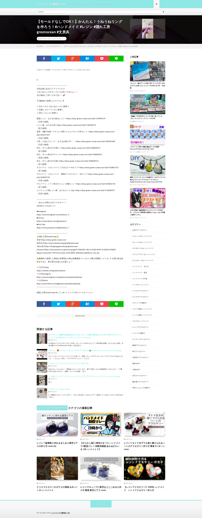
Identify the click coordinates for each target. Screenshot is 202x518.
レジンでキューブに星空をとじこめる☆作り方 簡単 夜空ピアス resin (100, 488)
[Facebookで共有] (44, 58)
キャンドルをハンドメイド (142, 242)
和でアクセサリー (138, 351)
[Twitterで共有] (58, 58)
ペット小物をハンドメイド (140, 152)
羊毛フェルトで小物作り (141, 388)
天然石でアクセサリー (140, 357)
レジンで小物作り (138, 333)
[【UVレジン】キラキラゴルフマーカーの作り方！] (42, 367)
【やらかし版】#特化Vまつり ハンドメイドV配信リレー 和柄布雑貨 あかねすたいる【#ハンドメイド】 (100, 446)
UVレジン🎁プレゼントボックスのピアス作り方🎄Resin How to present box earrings (84, 350)
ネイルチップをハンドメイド (143, 260)
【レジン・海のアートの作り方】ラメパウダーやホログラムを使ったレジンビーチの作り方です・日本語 (147, 85)
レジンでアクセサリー (57, 38)
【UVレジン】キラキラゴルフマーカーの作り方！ (69, 363)
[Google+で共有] (73, 58)
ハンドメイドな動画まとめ (60, 513)
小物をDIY (136, 369)
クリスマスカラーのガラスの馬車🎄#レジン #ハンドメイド (57, 488)
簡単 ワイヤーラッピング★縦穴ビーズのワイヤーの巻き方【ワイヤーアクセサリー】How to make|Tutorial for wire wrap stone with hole (147, 179)
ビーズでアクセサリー (140, 297)
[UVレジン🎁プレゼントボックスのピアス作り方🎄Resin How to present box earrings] (42, 354)
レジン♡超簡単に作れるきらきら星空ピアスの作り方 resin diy (57, 444)
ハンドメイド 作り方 (140, 266)
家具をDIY (136, 363)
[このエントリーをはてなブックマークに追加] (87, 58)
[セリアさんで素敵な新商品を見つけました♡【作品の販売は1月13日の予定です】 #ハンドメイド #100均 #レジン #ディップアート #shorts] (42, 338)
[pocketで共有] (102, 58)
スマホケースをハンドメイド (143, 248)
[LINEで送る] (116, 58)
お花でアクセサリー (139, 230)
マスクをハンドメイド (139, 217)
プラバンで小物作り (139, 303)
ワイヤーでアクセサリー (139, 184)
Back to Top (101, 505)
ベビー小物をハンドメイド (142, 309)
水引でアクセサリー (139, 376)
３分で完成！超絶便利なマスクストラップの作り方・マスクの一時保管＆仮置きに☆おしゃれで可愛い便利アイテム (147, 212)
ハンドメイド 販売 (139, 272)
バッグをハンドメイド (140, 285)
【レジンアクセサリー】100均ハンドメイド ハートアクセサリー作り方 (144, 488)
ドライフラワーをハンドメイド (143, 254)
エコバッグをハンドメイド (142, 236)
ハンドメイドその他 (139, 279)
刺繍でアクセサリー (138, 121)
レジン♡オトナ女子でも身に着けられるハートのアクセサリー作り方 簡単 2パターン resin (144, 446)
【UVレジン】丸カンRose (59, 389)
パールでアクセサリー (140, 291)
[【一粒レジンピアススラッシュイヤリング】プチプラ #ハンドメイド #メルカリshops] (42, 380)
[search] (163, 12)
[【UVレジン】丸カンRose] (42, 393)
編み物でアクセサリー (140, 382)
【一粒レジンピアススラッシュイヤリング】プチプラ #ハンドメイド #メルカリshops (84, 376)
